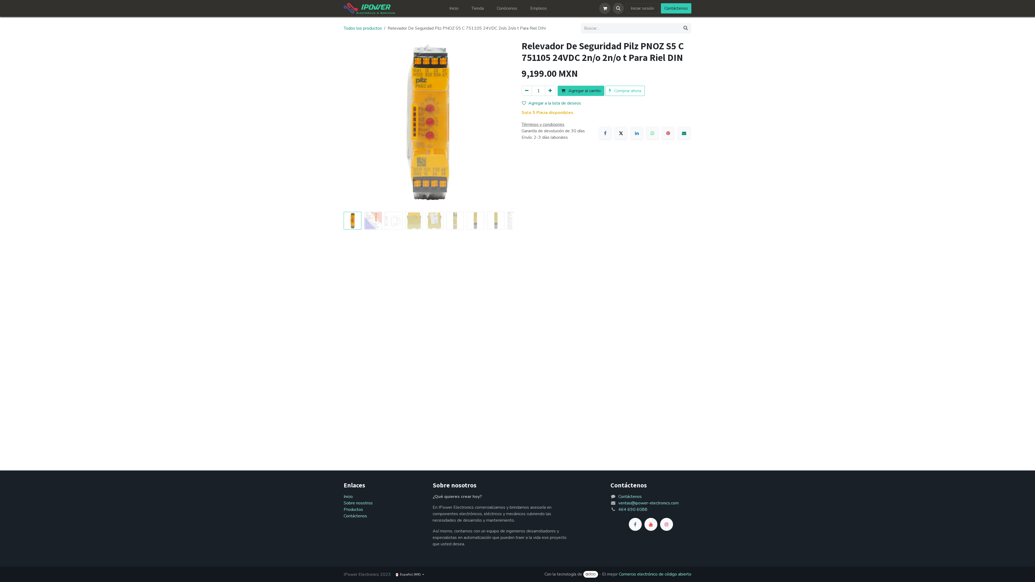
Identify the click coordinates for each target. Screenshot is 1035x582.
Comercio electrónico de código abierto (655, 574)
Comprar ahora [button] (627, 91)
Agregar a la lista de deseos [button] (554, 103)
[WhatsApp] (652, 133)
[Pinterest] (668, 133)
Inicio (348, 497)
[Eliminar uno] (527, 91)
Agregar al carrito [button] (584, 91)
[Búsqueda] (685, 28)
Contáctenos (676, 8)
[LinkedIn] (636, 133)
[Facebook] (605, 133)
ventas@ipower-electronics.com (648, 503)
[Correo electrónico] (684, 133)
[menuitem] (454, 8)
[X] (621, 133)
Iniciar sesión (642, 8)
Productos (353, 509)
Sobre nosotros (358, 503)
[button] (618, 8)
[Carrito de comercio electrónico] (604, 8)
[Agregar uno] (550, 91)
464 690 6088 (632, 509)
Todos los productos (363, 28)
